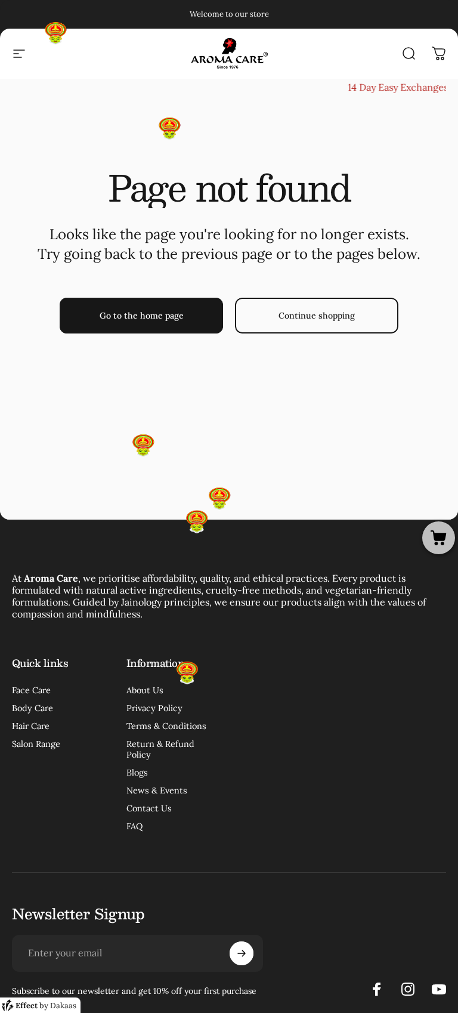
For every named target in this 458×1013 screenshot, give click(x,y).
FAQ (134, 826)
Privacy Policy (154, 708)
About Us (144, 690)
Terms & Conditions (166, 726)
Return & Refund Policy (160, 749)
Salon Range (36, 744)
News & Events (156, 790)
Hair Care (30, 726)
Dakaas (63, 1005)
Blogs (137, 772)
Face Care (31, 690)
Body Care (32, 708)
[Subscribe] (241, 953)
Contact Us (149, 808)
